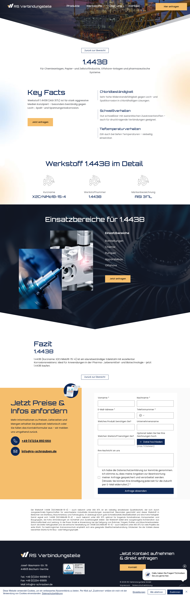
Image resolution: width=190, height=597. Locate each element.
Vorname (103, 397)
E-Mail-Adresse (106, 409)
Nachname (143, 397)
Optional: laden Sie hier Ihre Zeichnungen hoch (151, 435)
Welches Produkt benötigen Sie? (114, 421)
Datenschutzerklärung (52, 593)
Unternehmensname (148, 421)
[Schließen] (186, 592)
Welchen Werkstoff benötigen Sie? (116, 436)
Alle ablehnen (156, 591)
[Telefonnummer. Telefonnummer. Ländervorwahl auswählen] (142, 415)
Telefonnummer (146, 409)
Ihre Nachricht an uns (109, 450)
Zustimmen (175, 591)
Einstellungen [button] (139, 591)
